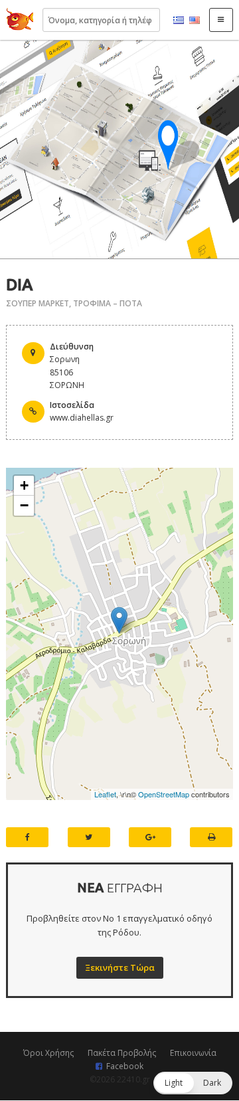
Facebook (124, 1066)
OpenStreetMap (163, 794)
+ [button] (24, 485)
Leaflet (105, 794)
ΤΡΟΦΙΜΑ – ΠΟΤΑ (107, 303)
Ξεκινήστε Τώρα (120, 967)
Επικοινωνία (193, 1052)
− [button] (24, 505)
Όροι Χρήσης (48, 1052)
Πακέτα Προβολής (122, 1052)
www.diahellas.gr (82, 417)
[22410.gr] (20, 20)
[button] (192, 1083)
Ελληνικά (178, 20)
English (194, 20)
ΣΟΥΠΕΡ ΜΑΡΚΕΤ (37, 303)
